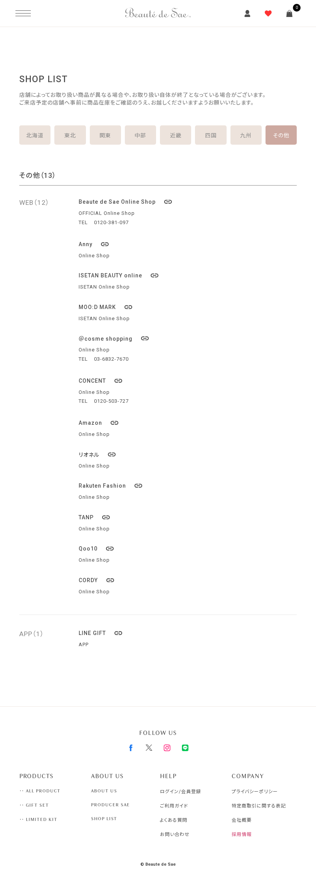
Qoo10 (96, 548)
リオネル (97, 454)
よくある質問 (173, 820)
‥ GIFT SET (34, 805)
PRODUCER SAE (110, 805)
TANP (95, 517)
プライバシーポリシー (255, 791)
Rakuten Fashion (111, 485)
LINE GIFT (101, 633)
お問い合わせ (175, 834)
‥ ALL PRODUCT (40, 791)
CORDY (97, 580)
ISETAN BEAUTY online (119, 275)
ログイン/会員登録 (180, 791)
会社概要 (242, 820)
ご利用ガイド (174, 806)
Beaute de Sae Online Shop (126, 201)
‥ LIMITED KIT (38, 819)
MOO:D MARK (106, 307)
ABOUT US (104, 791)
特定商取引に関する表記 (259, 806)
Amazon (99, 422)
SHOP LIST (104, 819)
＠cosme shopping (114, 338)
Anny (94, 244)
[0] (289, 13)
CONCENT (101, 380)
